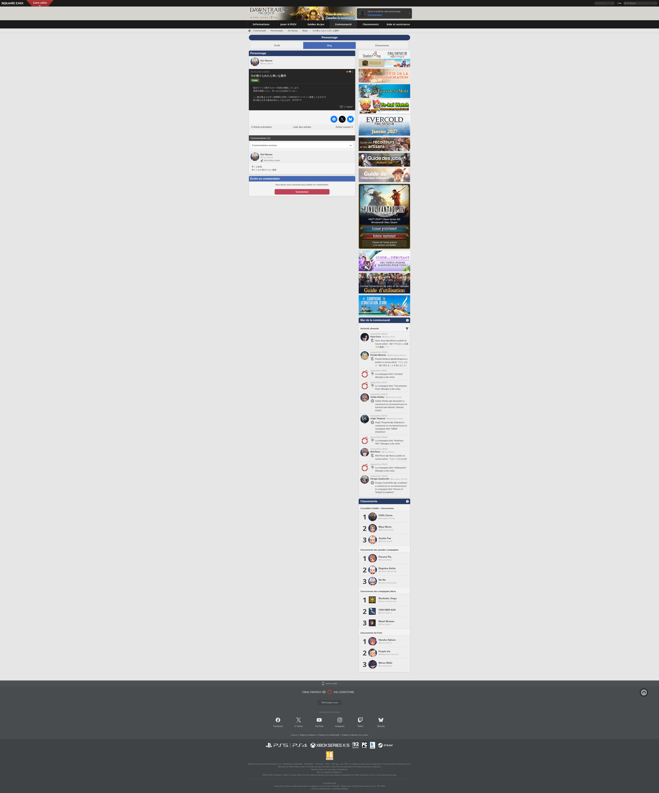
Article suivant (343, 127)
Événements (382, 45)
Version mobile (331, 683)
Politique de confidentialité (328, 735)
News (300, 726)
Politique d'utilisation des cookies (355, 735)
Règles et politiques (308, 735)
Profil (277, 45)
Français (631, 3)
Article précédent (262, 127)
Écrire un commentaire (265, 178)
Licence (294, 735)
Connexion (302, 191)
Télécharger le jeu (329, 702)
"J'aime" (348, 107)
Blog (329, 45)
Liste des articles (302, 127)
